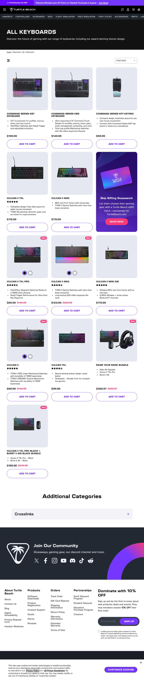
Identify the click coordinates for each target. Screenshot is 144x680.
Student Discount (83, 603)
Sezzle (31, 614)
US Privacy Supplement (56, 670)
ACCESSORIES (121, 16)
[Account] (128, 9)
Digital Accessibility (10, 614)
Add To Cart (33, 144)
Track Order (57, 596)
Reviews (32, 623)
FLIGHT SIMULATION (65, 16)
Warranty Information (57, 618)
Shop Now (116, 221)
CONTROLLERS (22, 16)
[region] (72, 669)
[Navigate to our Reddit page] (90, 561)
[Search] (122, 9)
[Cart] (133, 9)
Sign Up (129, 621)
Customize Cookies (121, 669)
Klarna (31, 619)
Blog (6, 608)
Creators (78, 614)
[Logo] (23, 9)
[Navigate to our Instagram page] (54, 561)
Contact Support (36, 610)
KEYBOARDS (39, 16)
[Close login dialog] (98, 405)
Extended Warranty (55, 624)
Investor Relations (13, 626)
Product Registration (34, 604)
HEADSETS (7, 16)
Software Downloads (33, 597)
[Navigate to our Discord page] (72, 561)
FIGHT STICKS (105, 16)
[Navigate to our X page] (36, 561)
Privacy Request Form (13, 621)
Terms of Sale (58, 630)
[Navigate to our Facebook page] (45, 561)
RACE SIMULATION (86, 16)
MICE (50, 16)
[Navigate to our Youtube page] (63, 561)
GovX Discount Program (81, 597)
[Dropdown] (4, 9)
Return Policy (58, 612)
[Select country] (138, 9)
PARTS (134, 16)
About (7, 599)
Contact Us (10, 604)
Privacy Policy (33, 670)
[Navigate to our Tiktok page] (81, 561)
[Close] (141, 662)
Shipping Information (57, 606)
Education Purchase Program (83, 609)
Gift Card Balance (60, 601)
